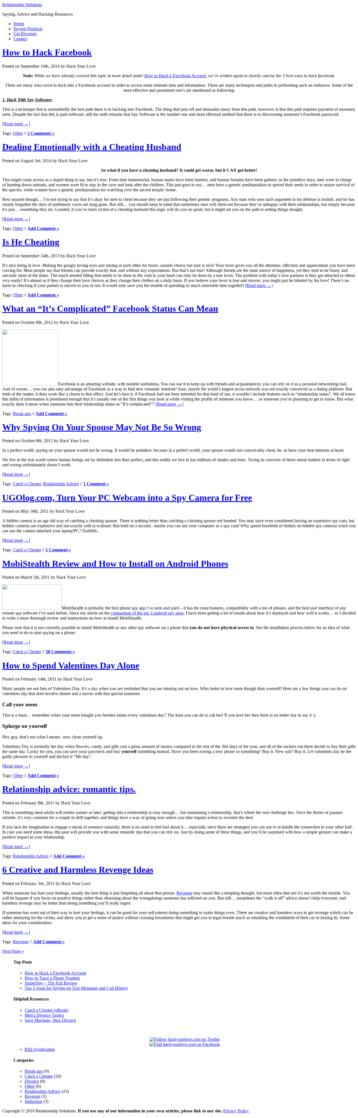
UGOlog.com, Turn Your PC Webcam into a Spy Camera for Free (127, 498)
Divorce (32, 1081)
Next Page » (13, 951)
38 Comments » (60, 651)
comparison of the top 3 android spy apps (147, 613)
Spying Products (28, 28)
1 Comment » (96, 483)
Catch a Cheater (27, 483)
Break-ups (22, 413)
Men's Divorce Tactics (44, 1015)
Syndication (40, 1049)
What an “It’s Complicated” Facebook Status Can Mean (110, 308)
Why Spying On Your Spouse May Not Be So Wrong (101, 427)
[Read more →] (16, 123)
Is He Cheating (30, 242)
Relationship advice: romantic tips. (69, 789)
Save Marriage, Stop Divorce (50, 1020)
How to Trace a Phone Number (52, 978)
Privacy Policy (236, 1110)
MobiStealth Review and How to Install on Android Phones (115, 564)
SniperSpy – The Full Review (51, 983)
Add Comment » (43, 228)
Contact (20, 38)
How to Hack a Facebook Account (175, 75)
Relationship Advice (61, 483)
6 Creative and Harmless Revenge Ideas (77, 870)
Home (18, 23)
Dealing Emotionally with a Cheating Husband (91, 147)
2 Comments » (41, 133)
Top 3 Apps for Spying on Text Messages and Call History (76, 988)
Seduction (33, 1101)
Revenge (184, 893)
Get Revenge (25, 33)
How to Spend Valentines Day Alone (70, 665)
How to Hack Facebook (47, 52)
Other (18, 133)
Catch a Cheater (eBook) (47, 1010)
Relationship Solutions (22, 4)
